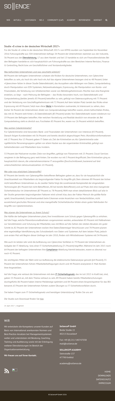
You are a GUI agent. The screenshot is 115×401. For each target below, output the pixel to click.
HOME (108, 371)
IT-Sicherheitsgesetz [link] (65, 274)
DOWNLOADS (104, 375)
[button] (106, 20)
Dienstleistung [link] (29, 57)
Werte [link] (48, 106)
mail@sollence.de (68, 343)
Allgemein (20, 306)
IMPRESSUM (105, 383)
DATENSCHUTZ (103, 379)
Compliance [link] (52, 249)
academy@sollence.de (70, 363)
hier (41, 298)
